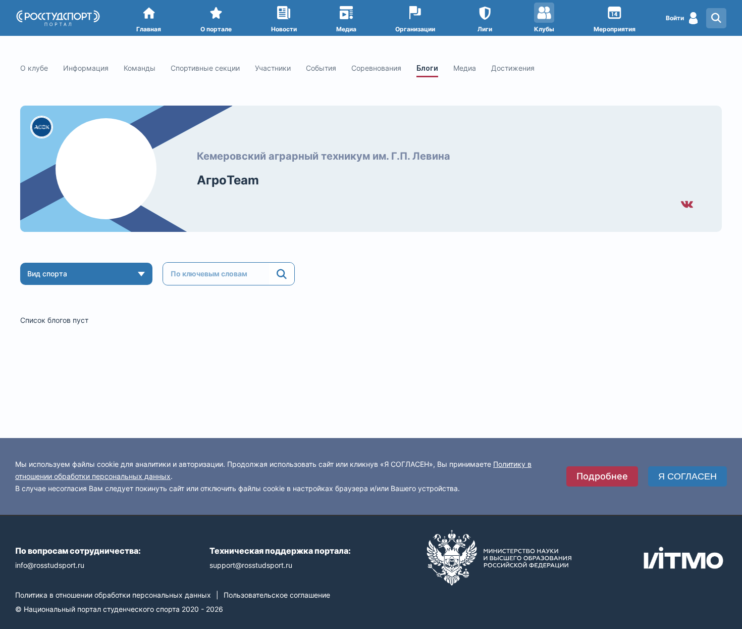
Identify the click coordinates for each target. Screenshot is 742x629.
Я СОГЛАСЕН (687, 476)
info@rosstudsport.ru (49, 565)
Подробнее (602, 476)
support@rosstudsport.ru (250, 565)
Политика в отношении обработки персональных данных (113, 595)
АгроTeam (228, 180)
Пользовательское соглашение (277, 595)
